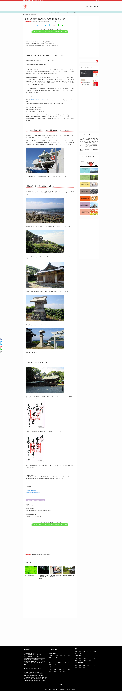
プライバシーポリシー (54, 687)
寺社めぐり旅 (28, 21)
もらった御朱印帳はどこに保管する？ (32, 656)
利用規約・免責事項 (63, 687)
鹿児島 (93, 665)
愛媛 (76, 660)
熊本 (84, 665)
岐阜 (50, 671)
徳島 (80, 660)
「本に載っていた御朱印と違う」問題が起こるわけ (35, 677)
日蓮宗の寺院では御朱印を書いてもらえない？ (34, 675)
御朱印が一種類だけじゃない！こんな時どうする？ (35, 673)
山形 (57, 657)
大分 (80, 667)
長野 (55, 671)
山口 (90, 658)
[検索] (98, 0)
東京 (50, 662)
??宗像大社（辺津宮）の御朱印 (33, 492)
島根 (85, 658)
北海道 (50, 655)
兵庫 (80, 653)
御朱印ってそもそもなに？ (30, 653)
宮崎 (76, 667)
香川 (85, 660)
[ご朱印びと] (25, 6)
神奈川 (59, 662)
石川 (60, 669)
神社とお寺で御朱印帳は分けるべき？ (32, 654)
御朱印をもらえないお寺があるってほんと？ (34, 659)
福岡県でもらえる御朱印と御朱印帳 (42, 21)
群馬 (69, 662)
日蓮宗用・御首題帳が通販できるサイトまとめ (34, 680)
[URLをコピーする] (71, 25)
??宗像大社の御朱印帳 (31, 490)
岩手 (61, 655)
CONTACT (70, 687)
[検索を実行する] (97, 61)
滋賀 (80, 651)
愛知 (64, 671)
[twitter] (95, 0)
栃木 (50, 664)
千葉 (65, 662)
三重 (84, 651)
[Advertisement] (50, 540)
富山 (55, 669)
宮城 (65, 655)
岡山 (80, 658)
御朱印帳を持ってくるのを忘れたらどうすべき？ (35, 661)
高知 (90, 660)
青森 (57, 655)
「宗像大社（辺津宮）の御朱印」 (37, 100)
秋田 (69, 655)
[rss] (96, 0)
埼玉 (55, 662)
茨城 (55, 664)
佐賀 (80, 665)
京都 (76, 651)
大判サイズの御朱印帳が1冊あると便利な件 (34, 672)
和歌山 (89, 651)
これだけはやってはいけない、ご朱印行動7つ (34, 658)
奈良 (76, 653)
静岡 (60, 671)
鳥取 (94, 658)
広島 (76, 658)
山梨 (69, 669)
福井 (64, 669)
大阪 (95, 651)
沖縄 (84, 667)
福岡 (76, 665)
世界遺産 (34, 21)
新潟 (50, 669)
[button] (29, 25)
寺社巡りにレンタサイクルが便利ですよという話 (35, 678)
